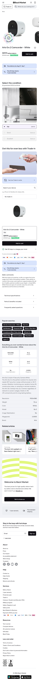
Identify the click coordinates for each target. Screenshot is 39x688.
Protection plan (7, 595)
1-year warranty (7, 592)
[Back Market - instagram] (4, 564)
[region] (19, 442)
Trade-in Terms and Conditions (11, 645)
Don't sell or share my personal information (15, 650)
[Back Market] (19, 2)
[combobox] (19, 188)
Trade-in (5, 597)
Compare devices (8, 626)
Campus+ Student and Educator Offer (14, 600)
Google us (19, 491)
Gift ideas (5, 631)
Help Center (6, 576)
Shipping (5, 578)
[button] (9, 38)
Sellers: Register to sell (9, 605)
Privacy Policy (7, 653)
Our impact (6, 553)
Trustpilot (5, 561)
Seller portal (6, 607)
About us (5, 548)
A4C (15, 254)
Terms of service (7, 643)
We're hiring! (6, 558)
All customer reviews (9, 629)
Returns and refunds (9, 581)
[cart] (35, 2)
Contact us (6, 573)
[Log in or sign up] (31, 2)
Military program (7, 602)
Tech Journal (6, 624)
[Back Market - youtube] (12, 564)
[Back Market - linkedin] (16, 564)
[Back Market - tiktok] (8, 564)
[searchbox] (27, 6)
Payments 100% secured (10, 613)
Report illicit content (8, 655)
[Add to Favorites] (35, 48)
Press (4, 551)
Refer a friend (7, 590)
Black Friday (6, 634)
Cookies (5, 648)
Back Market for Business (10, 610)
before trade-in (12, 53)
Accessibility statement (9, 556)
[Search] (15, 6)
